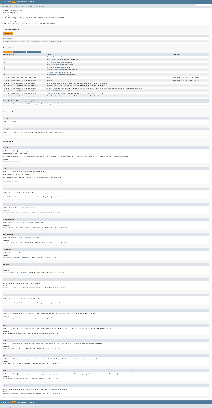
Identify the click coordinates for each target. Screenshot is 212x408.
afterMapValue (50, 64)
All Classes (3, 4)
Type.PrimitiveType (59, 90)
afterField (49, 57)
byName (48, 80)
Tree (18, 1)
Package (9, 1)
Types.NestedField (59, 57)
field (48, 83)
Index (30, 1)
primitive (49, 90)
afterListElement (51, 59)
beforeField (50, 67)
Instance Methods (19, 52)
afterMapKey (50, 62)
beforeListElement (52, 69)
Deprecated (24, 1)
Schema (53, 93)
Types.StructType (56, 95)
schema (48, 93)
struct (48, 95)
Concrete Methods (34, 52)
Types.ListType (54, 85)
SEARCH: (192, 5)
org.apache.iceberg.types (14, 10)
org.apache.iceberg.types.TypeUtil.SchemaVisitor (18, 17)
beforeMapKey (50, 72)
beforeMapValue (51, 74)
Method (22, 6)
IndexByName (7, 38)
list (47, 85)
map (47, 88)
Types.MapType (53, 88)
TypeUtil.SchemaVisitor (14, 23)
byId (47, 77)
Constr (17, 6)
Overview (3, 1)
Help (34, 1)
